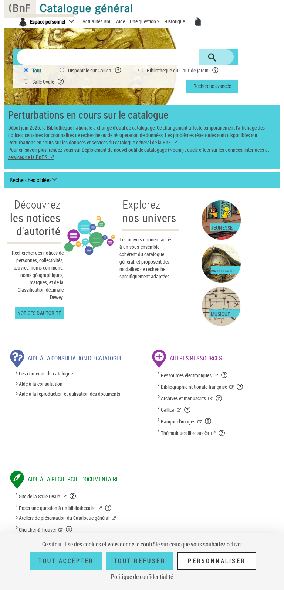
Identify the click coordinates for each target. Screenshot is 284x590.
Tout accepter (66, 561)
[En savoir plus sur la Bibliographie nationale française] (240, 386)
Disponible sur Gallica (89, 70)
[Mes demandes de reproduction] (197, 21)
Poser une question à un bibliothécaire (57, 507)
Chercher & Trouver (37, 529)
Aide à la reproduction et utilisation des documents (69, 393)
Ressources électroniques (186, 375)
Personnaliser (217, 561)
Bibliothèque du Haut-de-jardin (178, 70)
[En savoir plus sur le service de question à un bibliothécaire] (108, 507)
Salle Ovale (43, 81)
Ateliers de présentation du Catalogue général (64, 517)
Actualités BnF (97, 21)
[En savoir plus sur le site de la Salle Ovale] (73, 496)
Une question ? (145, 21)
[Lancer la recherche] (212, 57)
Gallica (168, 409)
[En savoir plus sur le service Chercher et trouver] (69, 529)
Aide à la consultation (40, 383)
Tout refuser (139, 561)
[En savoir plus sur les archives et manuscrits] (219, 398)
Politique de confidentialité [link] (142, 577)
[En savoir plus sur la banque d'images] (208, 421)
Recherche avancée (212, 85)
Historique (175, 21)
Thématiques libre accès (185, 432)
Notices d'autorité (39, 312)
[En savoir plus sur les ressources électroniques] (224, 374)
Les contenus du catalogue (46, 373)
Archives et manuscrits (183, 398)
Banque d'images (178, 421)
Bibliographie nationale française (194, 386)
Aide (121, 21)
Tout (36, 70)
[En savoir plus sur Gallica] (187, 409)
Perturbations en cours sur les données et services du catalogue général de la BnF (89, 142)
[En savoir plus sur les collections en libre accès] (222, 432)
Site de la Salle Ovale (39, 496)
